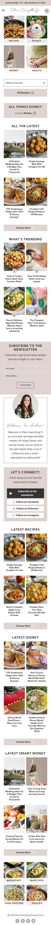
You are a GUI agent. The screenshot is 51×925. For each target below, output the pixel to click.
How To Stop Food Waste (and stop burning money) (37, 791)
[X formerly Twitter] (33, 921)
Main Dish (37, 880)
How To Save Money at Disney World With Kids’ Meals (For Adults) (37, 676)
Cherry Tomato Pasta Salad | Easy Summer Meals (14, 279)
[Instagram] (23, 921)
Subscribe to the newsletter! (25, 3)
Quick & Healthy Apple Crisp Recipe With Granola (14, 611)
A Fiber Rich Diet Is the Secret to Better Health (36, 839)
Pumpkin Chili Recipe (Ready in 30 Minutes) (36, 212)
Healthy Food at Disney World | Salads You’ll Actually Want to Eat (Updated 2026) (36, 724)
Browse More (23, 227)
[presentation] (14, 144)
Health (37, 70)
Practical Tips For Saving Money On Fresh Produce (14, 839)
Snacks (37, 903)
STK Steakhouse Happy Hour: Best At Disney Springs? (14, 213)
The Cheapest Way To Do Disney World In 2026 (37, 323)
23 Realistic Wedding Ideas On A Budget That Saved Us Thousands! (14, 166)
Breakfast (14, 880)
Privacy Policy (37, 915)
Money (14, 70)
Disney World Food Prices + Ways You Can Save (14, 721)
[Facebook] (17, 921)
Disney (37, 40)
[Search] (44, 83)
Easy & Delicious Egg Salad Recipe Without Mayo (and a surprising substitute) (14, 325)
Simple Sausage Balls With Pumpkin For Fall (37, 164)
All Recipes (23, 92)
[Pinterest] (28, 921)
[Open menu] (3, 10)
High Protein (14, 903)
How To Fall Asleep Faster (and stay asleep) (37, 279)
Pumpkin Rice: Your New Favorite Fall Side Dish (36, 611)
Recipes (14, 40)
